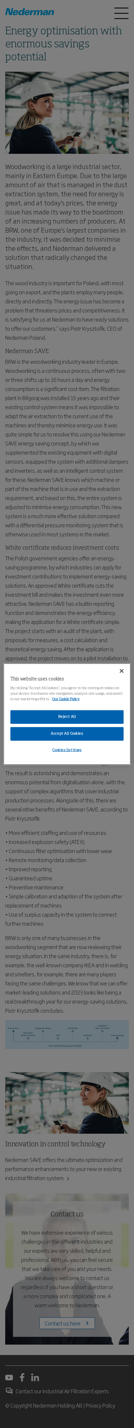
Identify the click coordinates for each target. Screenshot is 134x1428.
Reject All (67, 717)
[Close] (121, 671)
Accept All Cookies (67, 734)
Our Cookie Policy (66, 699)
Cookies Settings (66, 750)
